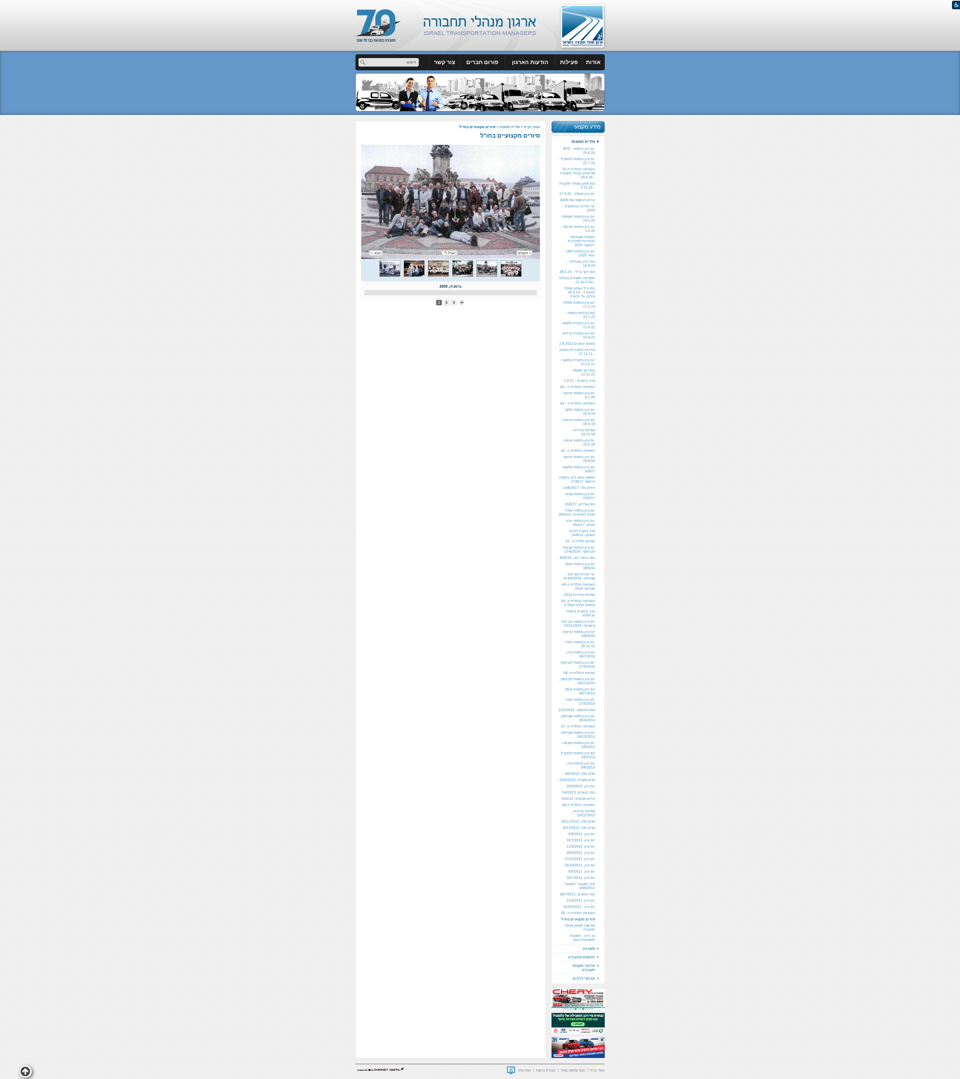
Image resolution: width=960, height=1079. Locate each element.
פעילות (569, 62)
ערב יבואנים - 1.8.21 (579, 381)
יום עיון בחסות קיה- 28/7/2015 (580, 654)
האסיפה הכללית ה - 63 (577, 403)
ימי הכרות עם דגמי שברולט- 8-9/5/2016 (579, 576)
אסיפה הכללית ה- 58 (579, 673)
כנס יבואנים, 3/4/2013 (578, 792)
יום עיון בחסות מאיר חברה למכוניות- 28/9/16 (577, 512)
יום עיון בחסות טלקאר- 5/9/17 (578, 469)
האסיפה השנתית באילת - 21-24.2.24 (577, 280)
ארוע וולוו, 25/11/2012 (578, 821)
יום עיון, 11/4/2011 (580, 900)
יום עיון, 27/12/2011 (579, 859)
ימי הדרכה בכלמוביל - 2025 (578, 208)
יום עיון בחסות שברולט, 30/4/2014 (577, 718)
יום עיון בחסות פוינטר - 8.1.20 (578, 395)
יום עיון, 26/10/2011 (579, 865)
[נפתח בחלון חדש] (511, 1070)
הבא (377, 253)
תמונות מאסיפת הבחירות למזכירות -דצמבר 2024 (581, 241)
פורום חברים (482, 62)
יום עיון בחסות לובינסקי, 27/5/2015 (577, 664)
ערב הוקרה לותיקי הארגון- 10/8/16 (582, 533)
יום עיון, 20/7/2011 (580, 878)
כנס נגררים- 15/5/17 (580, 504)
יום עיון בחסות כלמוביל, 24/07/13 (577, 755)
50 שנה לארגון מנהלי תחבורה (579, 927)
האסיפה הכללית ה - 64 (577, 387)
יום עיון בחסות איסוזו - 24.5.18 (578, 442)
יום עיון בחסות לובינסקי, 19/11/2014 (577, 681)
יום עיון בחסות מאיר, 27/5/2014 (579, 701)
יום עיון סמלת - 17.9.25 (577, 194)
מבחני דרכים (584, 978)
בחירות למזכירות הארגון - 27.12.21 (577, 352)
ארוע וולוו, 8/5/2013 (580, 774)
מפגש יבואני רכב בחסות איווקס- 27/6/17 (577, 479)
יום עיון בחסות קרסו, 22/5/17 (579, 496)
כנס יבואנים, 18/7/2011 (577, 894)
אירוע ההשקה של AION (577, 200)
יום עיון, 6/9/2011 (581, 871)
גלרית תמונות (510, 127)
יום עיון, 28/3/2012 (580, 853)
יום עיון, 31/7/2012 (580, 840)
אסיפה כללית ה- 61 (580, 541)
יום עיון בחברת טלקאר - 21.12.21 (577, 362)
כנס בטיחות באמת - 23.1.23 (580, 315)
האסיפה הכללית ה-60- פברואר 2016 (578, 586)
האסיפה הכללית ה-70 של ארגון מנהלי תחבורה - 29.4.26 (577, 173)
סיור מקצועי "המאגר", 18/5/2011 (579, 886)
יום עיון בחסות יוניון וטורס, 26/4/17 (580, 523)
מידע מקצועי (587, 127)
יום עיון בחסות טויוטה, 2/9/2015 (578, 634)
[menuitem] (593, 62)
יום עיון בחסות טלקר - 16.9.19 (578, 412)
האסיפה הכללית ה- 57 (578, 726)
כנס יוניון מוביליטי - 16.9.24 (581, 263)
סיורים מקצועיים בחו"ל (510, 135)
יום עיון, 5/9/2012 (581, 834)
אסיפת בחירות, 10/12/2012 (583, 813)
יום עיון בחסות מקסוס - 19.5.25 (577, 218)
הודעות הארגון (530, 62)
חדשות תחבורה (581, 957)
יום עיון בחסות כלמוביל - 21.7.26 (576, 161)
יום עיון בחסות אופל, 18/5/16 (579, 566)
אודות (593, 62)
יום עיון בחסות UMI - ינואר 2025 (579, 253)
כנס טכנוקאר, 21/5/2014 (576, 710)
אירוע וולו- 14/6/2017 (579, 488)
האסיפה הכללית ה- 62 (578, 451)
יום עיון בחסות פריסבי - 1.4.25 (577, 229)
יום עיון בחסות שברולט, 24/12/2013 (577, 735)
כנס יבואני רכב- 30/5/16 (577, 558)
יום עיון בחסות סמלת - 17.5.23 (578, 304)
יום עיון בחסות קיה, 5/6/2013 (580, 765)
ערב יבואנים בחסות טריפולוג (580, 613)
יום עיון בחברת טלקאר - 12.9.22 (577, 325)
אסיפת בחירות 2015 (579, 595)
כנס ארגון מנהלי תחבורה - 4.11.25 (577, 185)
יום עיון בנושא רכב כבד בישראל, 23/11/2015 (578, 623)
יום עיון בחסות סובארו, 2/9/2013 (578, 745)
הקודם (523, 253)
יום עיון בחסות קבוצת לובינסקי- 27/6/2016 (579, 549)
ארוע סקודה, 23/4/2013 (577, 780)
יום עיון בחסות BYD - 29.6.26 (579, 151)
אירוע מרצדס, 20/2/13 (578, 799)
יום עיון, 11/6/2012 (580, 846)
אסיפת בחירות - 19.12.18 (583, 432)
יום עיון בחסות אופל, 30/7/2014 (579, 691)
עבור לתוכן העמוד (480, 5)
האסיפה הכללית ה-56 (578, 805)
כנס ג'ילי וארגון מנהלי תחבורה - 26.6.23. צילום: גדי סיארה (579, 292)
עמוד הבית (532, 127)
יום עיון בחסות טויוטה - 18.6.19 (577, 422)
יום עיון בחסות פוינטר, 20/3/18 (578, 459)
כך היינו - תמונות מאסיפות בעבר (582, 938)
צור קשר (444, 62)
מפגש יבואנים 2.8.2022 (577, 343)
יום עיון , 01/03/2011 (579, 907)
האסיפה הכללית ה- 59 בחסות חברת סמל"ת (578, 603)
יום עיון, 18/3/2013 (580, 786)
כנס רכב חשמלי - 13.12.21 (582, 372)
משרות (589, 948)
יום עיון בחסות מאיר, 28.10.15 (579, 644)
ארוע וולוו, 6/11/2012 (579, 828)
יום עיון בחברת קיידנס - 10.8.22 (577, 335)
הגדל (452, 253)
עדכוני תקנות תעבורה (584, 967)
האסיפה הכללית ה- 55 (578, 913)
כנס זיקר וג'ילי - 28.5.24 (577, 272)
